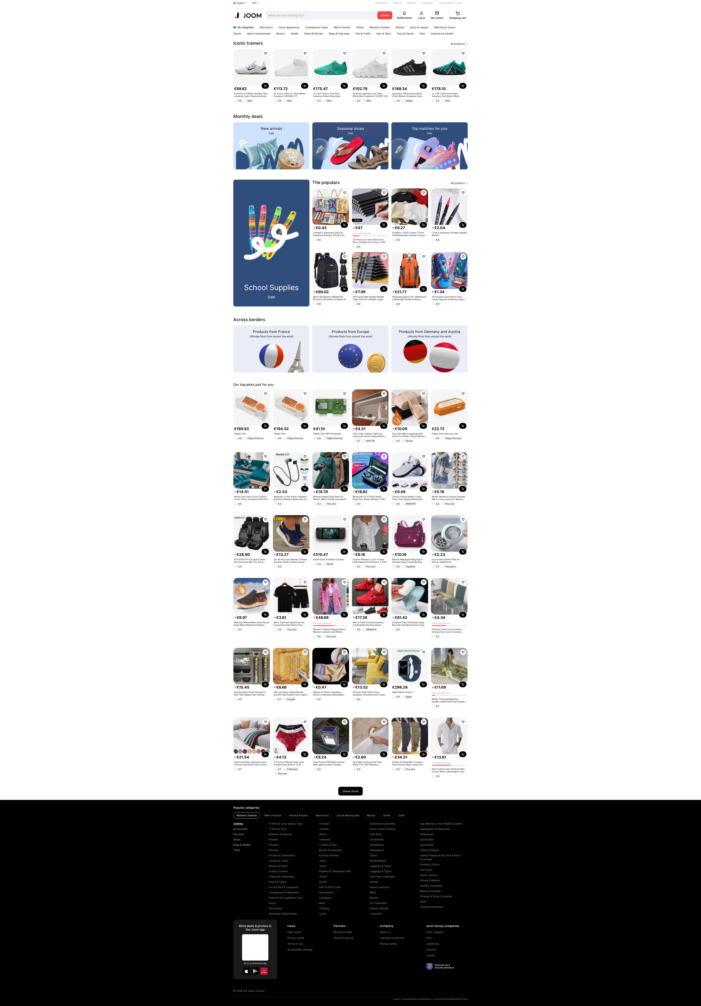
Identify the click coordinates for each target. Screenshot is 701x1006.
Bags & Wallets (242, 844)
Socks (272, 903)
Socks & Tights (277, 881)
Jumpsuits (376, 913)
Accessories (240, 828)
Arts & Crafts (363, 33)
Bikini (322, 903)
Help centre (381, 2)
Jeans (322, 860)
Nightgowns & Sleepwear (435, 828)
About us (385, 932)
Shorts (323, 876)
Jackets (324, 828)
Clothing (238, 823)
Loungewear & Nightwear (284, 892)
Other (236, 850)
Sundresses (377, 839)
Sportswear (275, 908)
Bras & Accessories (330, 850)
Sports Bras (427, 839)
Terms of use (295, 943)
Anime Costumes (380, 887)
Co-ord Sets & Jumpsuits (283, 887)
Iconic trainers (248, 43)
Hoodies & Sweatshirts (282, 855)
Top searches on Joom (450, 2)
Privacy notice (295, 937)
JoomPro (431, 949)
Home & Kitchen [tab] (298, 815)
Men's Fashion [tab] (273, 815)
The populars (326, 182)
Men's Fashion (342, 27)
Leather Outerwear (431, 885)
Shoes (360, 27)
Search (385, 15)
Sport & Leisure (419, 27)
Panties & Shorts (430, 864)
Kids (422, 33)
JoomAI (430, 955)
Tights (373, 855)
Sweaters (324, 839)
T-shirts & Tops (277, 828)
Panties (374, 881)
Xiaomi (237, 33)
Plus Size (238, 834)
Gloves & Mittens (430, 880)
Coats (322, 913)
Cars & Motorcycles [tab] (347, 815)
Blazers (374, 897)
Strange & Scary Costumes (436, 896)
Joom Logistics (435, 932)
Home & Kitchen (313, 33)
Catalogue (427, 2)
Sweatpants (377, 844)
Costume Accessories (382, 823)
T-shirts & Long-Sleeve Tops (285, 823)
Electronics (266, 27)
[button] (246, 971)
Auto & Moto (383, 33)
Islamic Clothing (379, 908)
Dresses (273, 839)
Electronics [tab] (322, 815)
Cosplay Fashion (278, 871)
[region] (350, 76)
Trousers (274, 844)
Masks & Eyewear (430, 890)
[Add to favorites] (266, 53)
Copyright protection (392, 937)
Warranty (412, 2)
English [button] (240, 3)
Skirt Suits (426, 869)
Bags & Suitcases (339, 33)
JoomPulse (432, 943)
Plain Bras (375, 834)
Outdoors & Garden (442, 33)
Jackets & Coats (278, 860)
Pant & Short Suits (330, 887)
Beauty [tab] (371, 815)
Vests (423, 901)
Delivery (397, 2)
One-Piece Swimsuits (382, 876)
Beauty (280, 33)
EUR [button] (254, 2)
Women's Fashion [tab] (246, 815)
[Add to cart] (265, 86)
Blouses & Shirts (278, 865)
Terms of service (343, 937)
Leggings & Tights (380, 865)
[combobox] (320, 15)
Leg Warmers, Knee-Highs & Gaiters (441, 823)
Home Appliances (289, 27)
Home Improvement (259, 33)
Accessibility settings (299, 949)
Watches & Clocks (444, 27)
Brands (400, 27)
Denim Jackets (429, 875)
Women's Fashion (379, 27)
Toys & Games (405, 33)
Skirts (322, 834)
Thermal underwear (431, 906)
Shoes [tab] (386, 815)
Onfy (429, 937)
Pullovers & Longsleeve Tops (286, 897)
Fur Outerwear (378, 903)
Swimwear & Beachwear (283, 913)
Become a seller (343, 932)
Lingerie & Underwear (281, 876)
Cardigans (325, 897)
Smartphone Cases (316, 27)
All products (458, 43)
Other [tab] (401, 815)
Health (294, 33)
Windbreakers (378, 860)
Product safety (388, 943)
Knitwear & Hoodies (280, 834)
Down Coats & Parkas (382, 828)
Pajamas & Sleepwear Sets (335, 871)
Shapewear (427, 834)
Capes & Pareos (429, 850)
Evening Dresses (329, 855)
